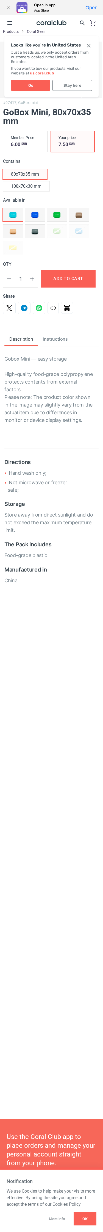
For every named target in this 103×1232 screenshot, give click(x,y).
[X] (9, 308)
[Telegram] (24, 308)
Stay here (72, 85)
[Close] (8, 7)
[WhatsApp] (39, 308)
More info (57, 1219)
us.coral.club (42, 73)
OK (85, 1219)
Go (30, 85)
